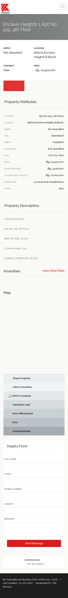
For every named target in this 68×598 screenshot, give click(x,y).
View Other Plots (54, 270)
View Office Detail (22, 413)
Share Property (21, 378)
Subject (9, 504)
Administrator (32, 559)
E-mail (7, 474)
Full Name (10, 459)
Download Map (21, 431)
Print (15, 422)
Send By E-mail (21, 404)
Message (9, 519)
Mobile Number (13, 489)
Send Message (34, 543)
